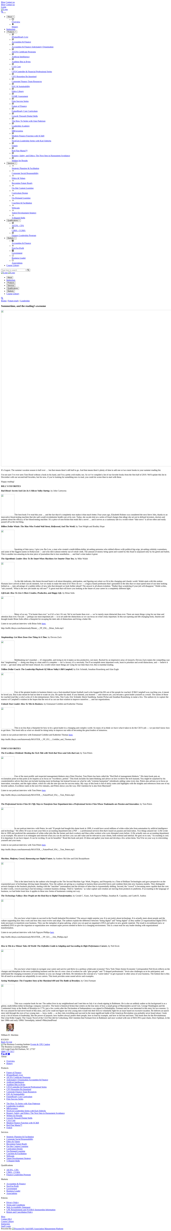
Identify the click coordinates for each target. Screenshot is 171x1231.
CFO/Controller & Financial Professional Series (32, 71)
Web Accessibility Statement (18, 1207)
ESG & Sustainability (21, 86)
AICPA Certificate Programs (24, 52)
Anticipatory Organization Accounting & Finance (27, 1080)
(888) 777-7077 (7, 1051)
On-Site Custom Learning (23, 188)
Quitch (15, 146)
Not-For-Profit (18, 248)
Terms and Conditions (15, 1205)
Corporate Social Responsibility (25, 173)
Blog (3, 2)
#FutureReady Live (20, 37)
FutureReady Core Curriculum (25, 111)
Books (4, 301)
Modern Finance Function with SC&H (28, 136)
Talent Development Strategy (24, 213)
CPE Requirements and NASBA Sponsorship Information (30, 1210)
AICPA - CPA (18, 225)
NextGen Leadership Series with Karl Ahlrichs (31, 141)
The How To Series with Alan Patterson (28, 121)
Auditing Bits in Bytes (21, 62)
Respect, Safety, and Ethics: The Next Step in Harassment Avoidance (41, 156)
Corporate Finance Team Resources (27, 81)
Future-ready (13, 301)
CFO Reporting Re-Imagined (24, 76)
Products (11, 32)
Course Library (12, 265)
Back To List (6, 1042)
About (10, 17)
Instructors (10, 29)
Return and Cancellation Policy (19, 1212)
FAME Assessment (20, 96)
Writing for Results (20, 160)
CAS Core (16, 66)
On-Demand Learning (21, 198)
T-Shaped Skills (18, 218)
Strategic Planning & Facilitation (25, 168)
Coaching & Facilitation (22, 203)
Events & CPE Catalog (40, 1044)
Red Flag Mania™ (20, 151)
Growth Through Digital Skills (25, 116)
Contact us (10, 2)
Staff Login (6, 1226)
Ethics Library (18, 91)
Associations (17, 263)
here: (44, 623)
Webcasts (16, 208)
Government (17, 253)
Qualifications (13, 220)
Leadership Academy (21, 126)
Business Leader (19, 258)
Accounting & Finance (21, 42)
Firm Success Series (20, 101)
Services (11, 163)
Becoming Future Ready (22, 183)
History (15, 27)
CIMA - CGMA (19, 230)
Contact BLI (6, 1219)
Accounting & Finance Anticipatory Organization (32, 47)
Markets (10, 238)
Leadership (25, 301)
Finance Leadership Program (24, 235)
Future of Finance (19, 106)
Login (3, 7)
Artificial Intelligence (21, 57)
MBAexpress (17, 131)
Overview (16, 22)
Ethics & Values (18, 178)
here (44, 790)
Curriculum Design (20, 193)
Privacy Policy (12, 1202)
